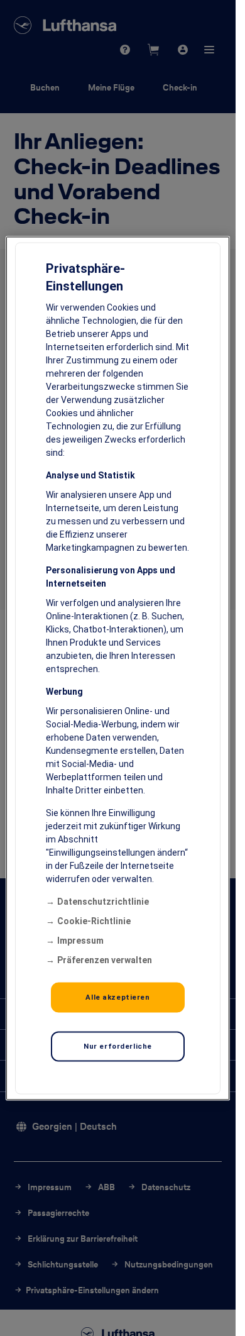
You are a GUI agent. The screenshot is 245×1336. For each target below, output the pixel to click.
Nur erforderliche (118, 1045)
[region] (117, 668)
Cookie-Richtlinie (94, 920)
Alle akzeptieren (117, 996)
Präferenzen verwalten (104, 959)
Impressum (80, 940)
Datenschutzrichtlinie (103, 901)
